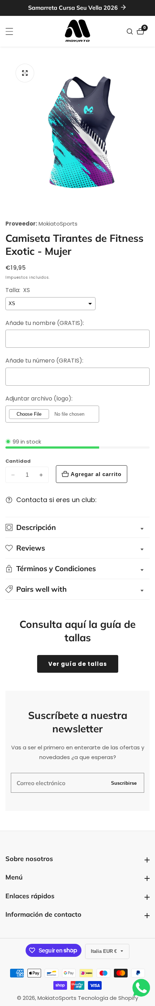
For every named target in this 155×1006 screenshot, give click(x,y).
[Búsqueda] (131, 31)
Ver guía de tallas (77, 664)
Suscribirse (124, 782)
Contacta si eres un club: (56, 499)
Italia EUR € (104, 951)
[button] (77, 589)
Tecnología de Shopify (108, 998)
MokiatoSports (58, 223)
